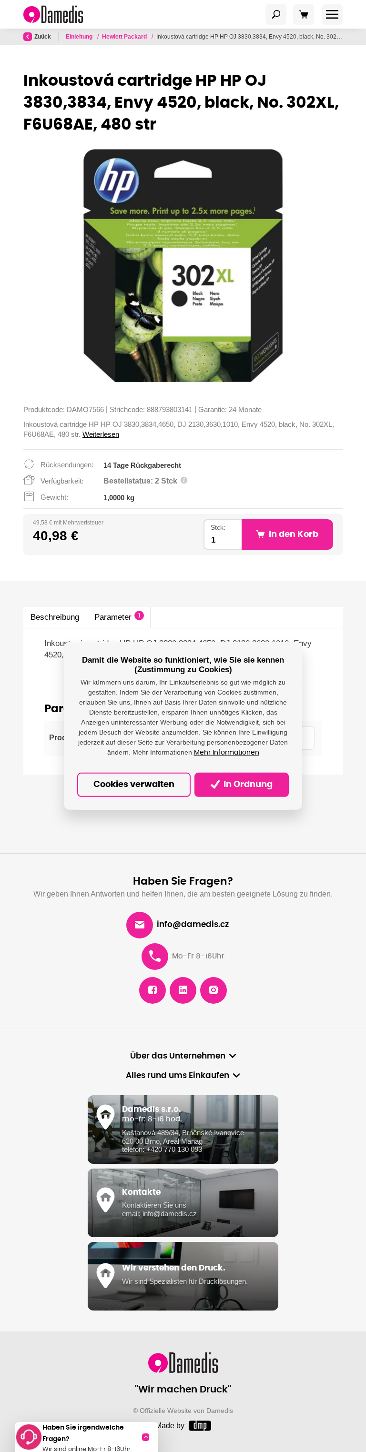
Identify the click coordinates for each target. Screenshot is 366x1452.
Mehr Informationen (226, 752)
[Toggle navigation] (275, 14)
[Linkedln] (183, 990)
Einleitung (80, 36)
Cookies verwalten (133, 784)
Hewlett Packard (125, 36)
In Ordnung (247, 784)
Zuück (42, 36)
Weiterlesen (100, 434)
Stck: (218, 527)
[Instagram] (213, 990)
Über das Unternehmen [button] (177, 1056)
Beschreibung (54, 617)
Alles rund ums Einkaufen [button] (177, 1075)
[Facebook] (152, 990)
